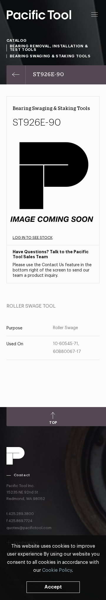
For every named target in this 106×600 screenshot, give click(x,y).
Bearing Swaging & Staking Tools (50, 56)
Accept (53, 587)
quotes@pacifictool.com (29, 528)
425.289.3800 (21, 514)
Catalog (16, 40)
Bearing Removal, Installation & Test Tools (49, 47)
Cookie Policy (57, 570)
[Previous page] (16, 74)
